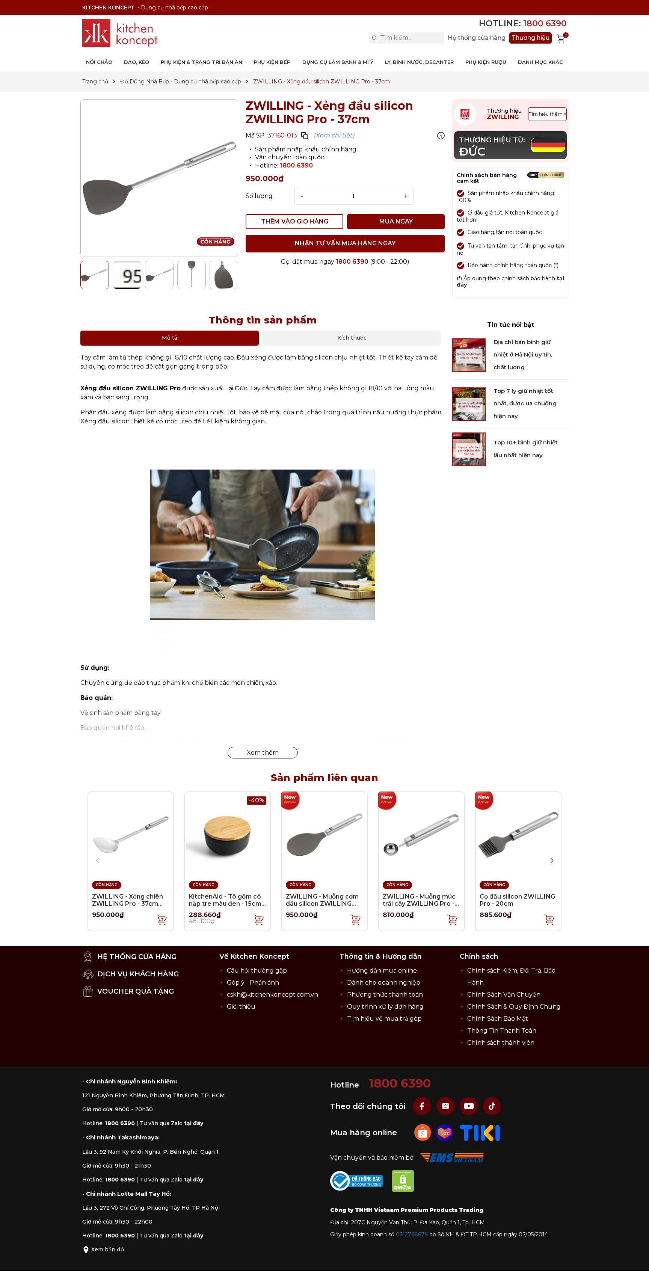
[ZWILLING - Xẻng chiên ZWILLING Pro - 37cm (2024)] (131, 834)
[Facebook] (423, 1105)
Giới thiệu (241, 1006)
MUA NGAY (396, 221)
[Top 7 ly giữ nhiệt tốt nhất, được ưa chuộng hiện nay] (469, 403)
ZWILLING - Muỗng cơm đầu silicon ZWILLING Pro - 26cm (322, 903)
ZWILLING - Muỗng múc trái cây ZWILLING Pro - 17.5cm (419, 903)
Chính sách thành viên (500, 1042)
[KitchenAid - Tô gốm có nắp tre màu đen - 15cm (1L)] (228, 834)
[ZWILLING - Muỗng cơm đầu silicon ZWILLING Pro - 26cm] (324, 834)
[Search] (374, 38)
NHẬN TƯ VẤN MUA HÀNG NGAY (345, 243)
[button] (551, 860)
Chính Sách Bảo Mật (497, 1018)
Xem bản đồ (107, 1249)
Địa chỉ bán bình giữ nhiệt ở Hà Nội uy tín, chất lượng (523, 354)
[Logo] (119, 33)
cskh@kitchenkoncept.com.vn (272, 994)
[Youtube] (469, 1105)
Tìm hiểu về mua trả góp (384, 1018)
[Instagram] (446, 1105)
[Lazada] (445, 1132)
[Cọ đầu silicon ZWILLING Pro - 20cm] (518, 834)
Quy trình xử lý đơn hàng (385, 1006)
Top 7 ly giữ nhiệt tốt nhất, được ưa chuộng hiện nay (525, 403)
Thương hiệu (530, 37)
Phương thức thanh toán (385, 994)
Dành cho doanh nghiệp (383, 982)
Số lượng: (260, 196)
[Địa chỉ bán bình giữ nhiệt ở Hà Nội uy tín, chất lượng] (469, 354)
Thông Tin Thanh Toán (501, 1030)
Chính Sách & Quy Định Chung (514, 1006)
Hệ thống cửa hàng (477, 38)
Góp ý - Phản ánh (253, 982)
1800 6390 (296, 165)
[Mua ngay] (161, 919)
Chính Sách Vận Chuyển (503, 994)
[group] (159, 178)
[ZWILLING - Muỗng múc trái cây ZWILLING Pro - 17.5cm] (421, 834)
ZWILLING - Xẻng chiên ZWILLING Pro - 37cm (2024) (127, 903)
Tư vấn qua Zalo (171, 1123)
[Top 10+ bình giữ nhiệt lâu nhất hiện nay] (469, 448)
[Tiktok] (492, 1105)
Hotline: (523, 23)
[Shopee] (423, 1132)
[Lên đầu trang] (635, 1264)
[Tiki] (479, 1132)
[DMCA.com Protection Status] (407, 1182)
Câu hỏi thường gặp (257, 970)
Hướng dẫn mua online (382, 970)
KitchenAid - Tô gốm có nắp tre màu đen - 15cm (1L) (225, 903)
